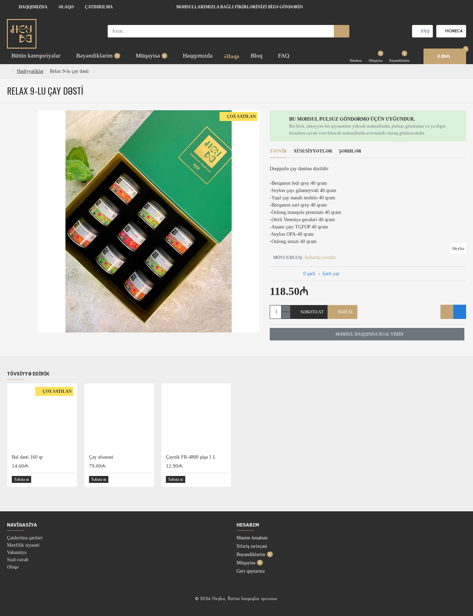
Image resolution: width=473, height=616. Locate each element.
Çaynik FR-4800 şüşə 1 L (191, 457)
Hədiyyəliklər (30, 71)
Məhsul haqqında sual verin (369, 334)
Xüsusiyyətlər (313, 151)
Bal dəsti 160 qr (27, 457)
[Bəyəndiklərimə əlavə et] (446, 312)
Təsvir (278, 151)
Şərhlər (350, 151)
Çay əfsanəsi (101, 457)
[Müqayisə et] (459, 312)
